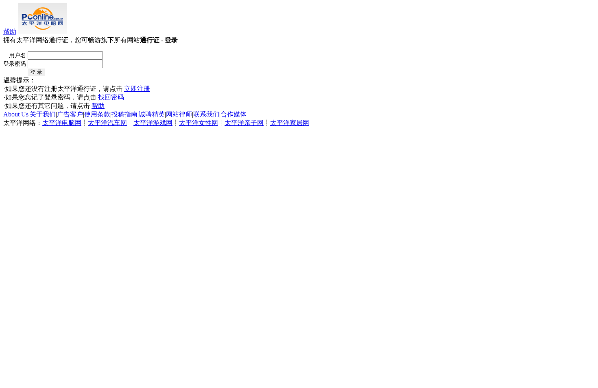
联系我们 (206, 114)
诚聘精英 (152, 114)
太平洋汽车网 (107, 122)
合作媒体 (233, 114)
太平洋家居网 (289, 122)
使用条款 (97, 114)
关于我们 (43, 114)
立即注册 (137, 88)
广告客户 (70, 114)
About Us (15, 114)
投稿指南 (124, 114)
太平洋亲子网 (244, 122)
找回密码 (111, 97)
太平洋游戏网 (152, 122)
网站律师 (179, 114)
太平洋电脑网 (61, 122)
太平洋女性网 (198, 122)
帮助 (9, 31)
